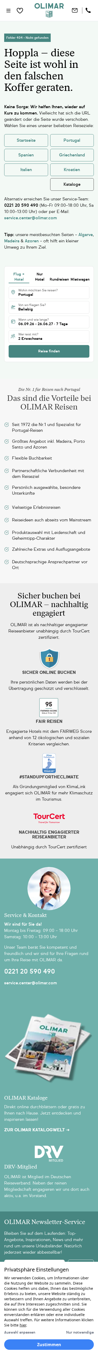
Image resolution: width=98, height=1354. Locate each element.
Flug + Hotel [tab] (19, 277)
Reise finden (49, 351)
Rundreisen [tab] (59, 279)
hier (23, 1325)
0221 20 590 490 (29, 971)
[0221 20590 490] (89, 10)
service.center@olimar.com (30, 982)
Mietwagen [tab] (80, 279)
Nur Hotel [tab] (39, 277)
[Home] (49, 10)
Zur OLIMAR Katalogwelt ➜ (37, 1130)
